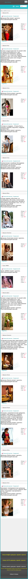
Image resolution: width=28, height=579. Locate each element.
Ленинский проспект (7, 16)
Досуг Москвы (8, 2)
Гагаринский (16, 16)
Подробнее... (4, 41)
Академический (16, 161)
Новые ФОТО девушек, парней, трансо (14, 560)
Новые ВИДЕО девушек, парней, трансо (14, 554)
